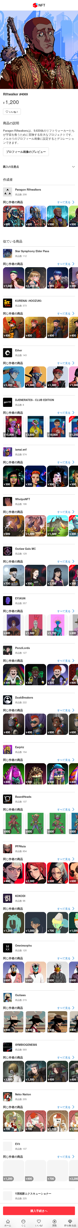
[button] (12, 112)
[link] (66, 202)
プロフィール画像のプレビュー (26, 152)
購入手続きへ (39, 1211)
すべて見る (63, 202)
